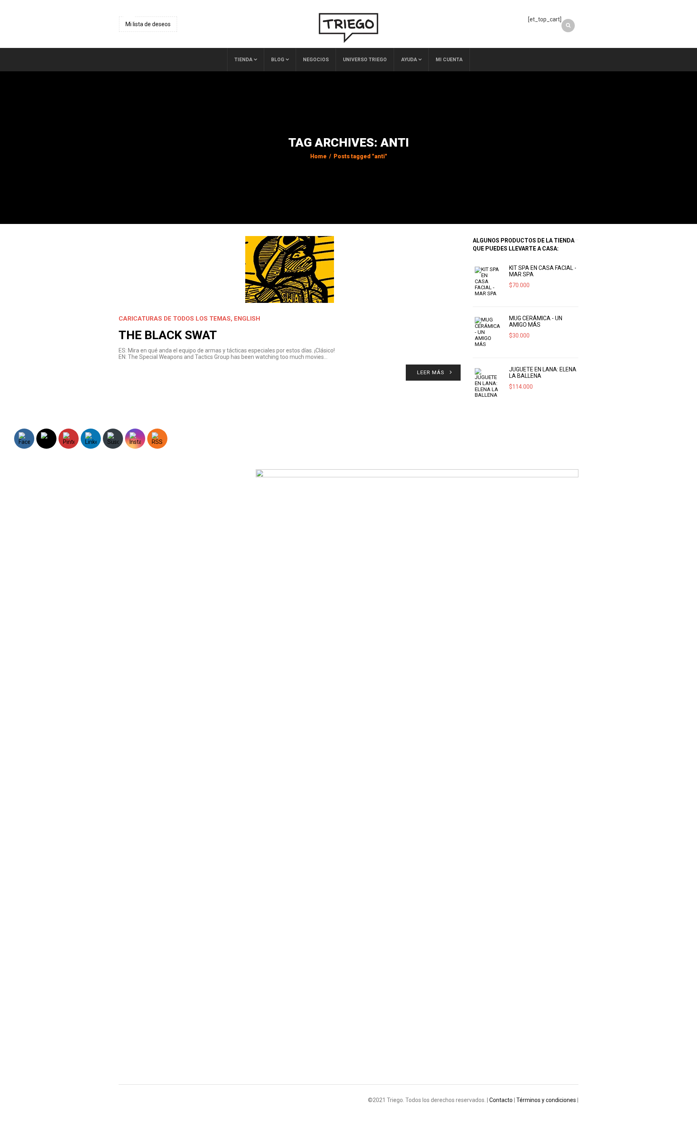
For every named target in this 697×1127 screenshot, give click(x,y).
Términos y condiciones (546, 1100)
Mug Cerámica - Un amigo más (535, 321)
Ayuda (409, 59)
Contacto (501, 1100)
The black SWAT (168, 335)
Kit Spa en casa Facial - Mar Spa (542, 271)
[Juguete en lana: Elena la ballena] (488, 383)
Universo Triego (365, 59)
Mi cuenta (449, 59)
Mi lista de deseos (148, 24)
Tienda (243, 59)
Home (318, 156)
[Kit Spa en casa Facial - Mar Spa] (488, 281)
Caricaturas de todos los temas (175, 318)
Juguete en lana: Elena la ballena (542, 372)
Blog (277, 59)
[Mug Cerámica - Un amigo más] (488, 332)
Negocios (316, 59)
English (247, 318)
